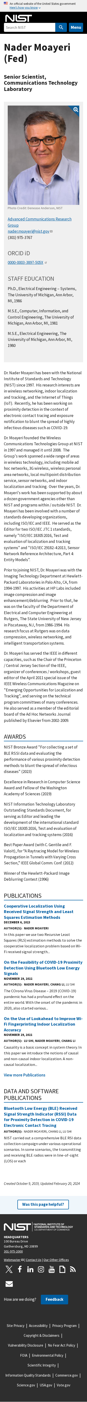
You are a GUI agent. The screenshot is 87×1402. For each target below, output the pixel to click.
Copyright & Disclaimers (41, 1335)
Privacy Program (64, 1325)
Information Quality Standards (28, 1375)
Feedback (54, 1299)
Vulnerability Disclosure (25, 1345)
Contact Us (33, 1260)
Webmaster (12, 1260)
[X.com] (9, 1269)
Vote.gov (63, 1385)
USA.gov (46, 1385)
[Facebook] (19, 1269)
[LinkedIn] (30, 1269)
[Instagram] (41, 1269)
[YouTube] (51, 1269)
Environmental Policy (47, 1355)
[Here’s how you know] (43, 6)
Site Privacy (15, 1325)
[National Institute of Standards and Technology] (38, 1226)
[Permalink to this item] (29, 736)
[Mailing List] (9, 1283)
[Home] (18, 18)
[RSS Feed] (73, 1269)
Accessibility (38, 1325)
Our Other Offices (56, 1260)
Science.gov (26, 1385)
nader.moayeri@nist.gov (28, 231)
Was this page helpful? (43, 1204)
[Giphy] (62, 1269)
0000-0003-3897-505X (25, 262)
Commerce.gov (66, 1375)
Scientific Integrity (42, 1365)
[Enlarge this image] (43, 155)
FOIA (23, 1355)
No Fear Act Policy (61, 1345)
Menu (76, 27)
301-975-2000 (13, 1251)
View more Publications (24, 1075)
